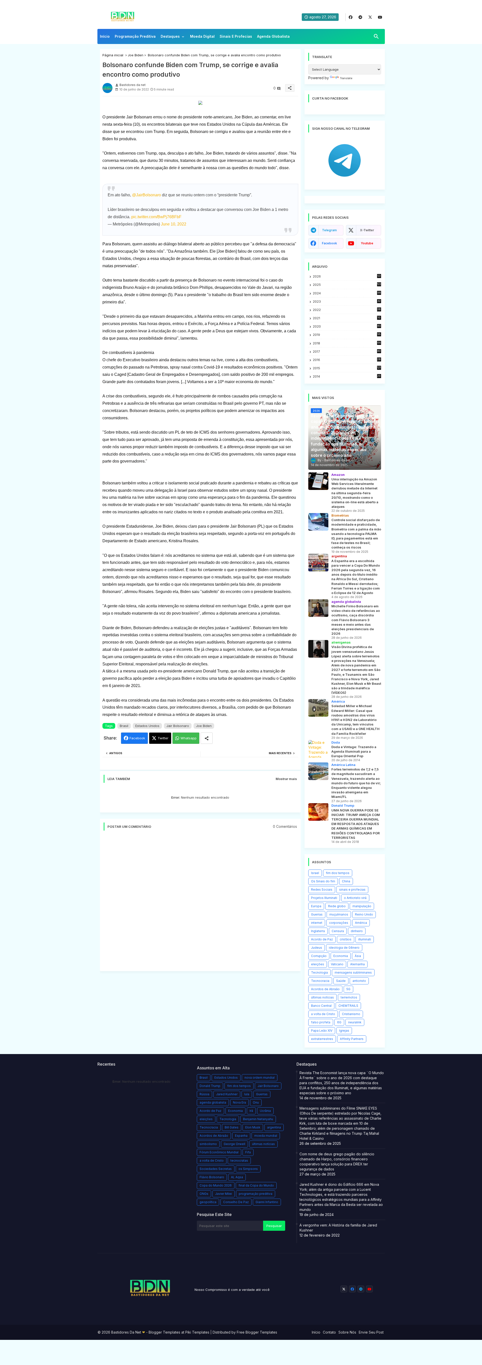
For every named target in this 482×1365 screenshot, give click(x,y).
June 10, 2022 (173, 224)
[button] (376, 36)
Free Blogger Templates (257, 1332)
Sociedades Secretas (216, 1169)
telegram (329, 230)
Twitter (163, 738)
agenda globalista (213, 1102)
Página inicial (112, 55)
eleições (317, 964)
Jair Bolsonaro (177, 726)
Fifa (248, 1152)
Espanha (241, 1136)
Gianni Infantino (267, 1202)
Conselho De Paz (236, 1202)
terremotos (349, 997)
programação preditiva (255, 1194)
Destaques (170, 36)
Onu (256, 1102)
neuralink (355, 1022)
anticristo (359, 981)
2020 (347, 326)
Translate (346, 78)
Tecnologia (319, 972)
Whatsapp (188, 738)
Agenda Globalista (273, 36)
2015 (347, 368)
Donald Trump (210, 1086)
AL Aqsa (237, 1177)
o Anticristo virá (355, 898)
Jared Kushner (226, 1094)
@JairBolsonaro (146, 195)
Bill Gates (231, 1127)
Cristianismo (351, 1014)
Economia (340, 956)
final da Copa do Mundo (256, 1185)
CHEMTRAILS (348, 1006)
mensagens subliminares (353, 972)
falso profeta (320, 1022)
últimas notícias (322, 997)
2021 (347, 318)
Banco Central (321, 1006)
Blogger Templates (164, 1332)
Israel (315, 873)
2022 (347, 310)
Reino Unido (364, 914)
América (361, 923)
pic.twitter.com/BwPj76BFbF (156, 217)
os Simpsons (248, 1169)
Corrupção (319, 956)
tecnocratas (239, 1160)
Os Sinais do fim (323, 881)
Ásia (358, 956)
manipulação (361, 906)
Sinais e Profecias (236, 36)
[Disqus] (200, 903)
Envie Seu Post (371, 1332)
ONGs (204, 1194)
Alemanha (357, 964)
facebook (329, 243)
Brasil (124, 726)
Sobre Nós (347, 1332)
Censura (338, 931)
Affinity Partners (352, 1039)
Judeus (316, 947)
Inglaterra (318, 931)
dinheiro (357, 931)
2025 (347, 285)
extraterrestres (322, 1039)
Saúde (341, 981)
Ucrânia (265, 1111)
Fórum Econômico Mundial (219, 1152)
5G (348, 989)
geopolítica (208, 1202)
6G (339, 1022)
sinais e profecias (352, 889)
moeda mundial (265, 1136)
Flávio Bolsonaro (212, 1177)
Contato (329, 1332)
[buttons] (350, 17)
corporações (338, 923)
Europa (316, 906)
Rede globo (337, 906)
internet (316, 923)
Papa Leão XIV (321, 1030)
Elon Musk (252, 1127)
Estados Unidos (147, 726)
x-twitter (367, 230)
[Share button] (207, 738)
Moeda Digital (202, 36)
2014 (347, 376)
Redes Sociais (321, 889)
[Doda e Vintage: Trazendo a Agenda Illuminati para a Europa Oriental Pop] (318, 749)
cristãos (345, 939)
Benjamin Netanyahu (258, 1119)
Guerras (317, 914)
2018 (347, 343)
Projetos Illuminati (324, 898)
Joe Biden (135, 55)
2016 (347, 360)
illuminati (364, 939)
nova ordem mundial (260, 1077)
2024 (347, 293)
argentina (274, 1127)
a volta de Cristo (323, 1014)
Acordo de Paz (322, 939)
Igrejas (344, 1030)
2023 (347, 301)
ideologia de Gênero (344, 947)
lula (246, 1094)
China (346, 881)
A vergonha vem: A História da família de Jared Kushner (338, 1227)
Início (105, 36)
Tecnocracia (320, 981)
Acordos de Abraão (325, 989)
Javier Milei (223, 1194)
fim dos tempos (337, 873)
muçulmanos (338, 914)
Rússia (204, 1094)
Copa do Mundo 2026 (216, 1185)
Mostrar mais (286, 779)
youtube (367, 243)
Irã (251, 1111)
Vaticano (337, 964)
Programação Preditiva (135, 36)
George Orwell (234, 1144)
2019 (347, 335)
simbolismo (208, 1144)
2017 (347, 351)
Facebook (137, 738)
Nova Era (239, 1102)
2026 (347, 276)
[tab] (104, 38)
